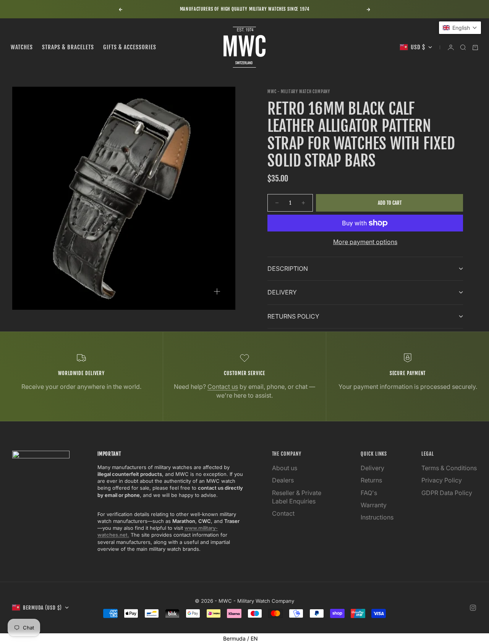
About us (284, 468)
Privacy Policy (441, 480)
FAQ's (369, 493)
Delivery (372, 468)
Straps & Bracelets (68, 47)
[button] (460, 27)
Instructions (377, 517)
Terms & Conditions (449, 468)
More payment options (365, 242)
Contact (283, 513)
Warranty (374, 505)
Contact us (222, 386)
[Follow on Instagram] (473, 608)
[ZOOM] (217, 291)
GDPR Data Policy (446, 493)
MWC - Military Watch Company (298, 91)
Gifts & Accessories (129, 47)
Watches (22, 47)
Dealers (283, 480)
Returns (371, 480)
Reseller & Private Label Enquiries (296, 497)
